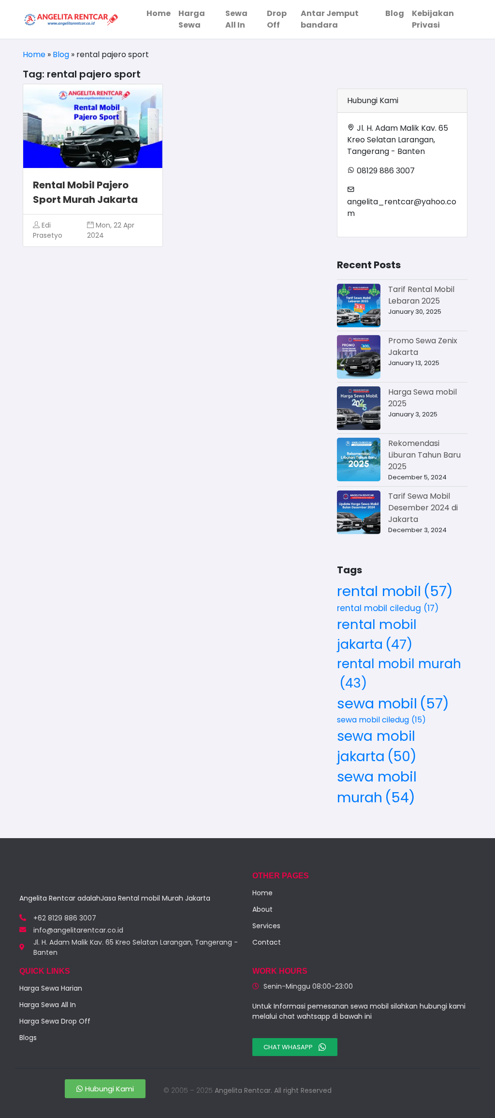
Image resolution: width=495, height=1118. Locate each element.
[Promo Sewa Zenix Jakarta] (358, 357)
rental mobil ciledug (388, 608)
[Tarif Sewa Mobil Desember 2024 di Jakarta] (358, 512)
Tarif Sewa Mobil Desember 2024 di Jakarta (423, 507)
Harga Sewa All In (47, 1005)
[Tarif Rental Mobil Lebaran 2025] (358, 305)
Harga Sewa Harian (50, 988)
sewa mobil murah (377, 787)
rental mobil (395, 591)
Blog (394, 13)
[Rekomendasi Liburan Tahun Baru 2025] (358, 459)
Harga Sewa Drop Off (54, 1021)
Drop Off (277, 19)
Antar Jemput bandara (330, 19)
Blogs (28, 1037)
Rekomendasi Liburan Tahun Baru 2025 (424, 455)
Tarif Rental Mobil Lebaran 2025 (421, 295)
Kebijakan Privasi (433, 19)
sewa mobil (393, 703)
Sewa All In (236, 19)
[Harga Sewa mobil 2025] (358, 408)
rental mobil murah (399, 673)
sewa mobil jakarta (377, 746)
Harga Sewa (191, 19)
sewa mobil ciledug (381, 719)
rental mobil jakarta (377, 634)
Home (158, 13)
